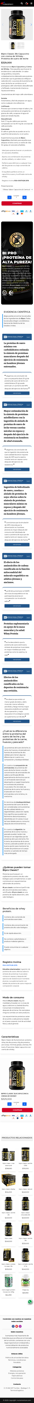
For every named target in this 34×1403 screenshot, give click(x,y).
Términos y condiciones (17, 1360)
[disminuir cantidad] (9, 197)
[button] (31, 25)
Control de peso (17, 1378)
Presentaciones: (7, 186)
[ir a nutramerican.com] (9, 3)
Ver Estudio (17, 393)
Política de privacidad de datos (17, 1358)
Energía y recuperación (17, 1373)
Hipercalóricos (17, 1376)
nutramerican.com (24, 1400)
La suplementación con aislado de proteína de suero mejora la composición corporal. (17, 983)
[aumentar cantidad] (24, 197)
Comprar (17, 203)
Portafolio (17, 1362)
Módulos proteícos (17, 1371)
